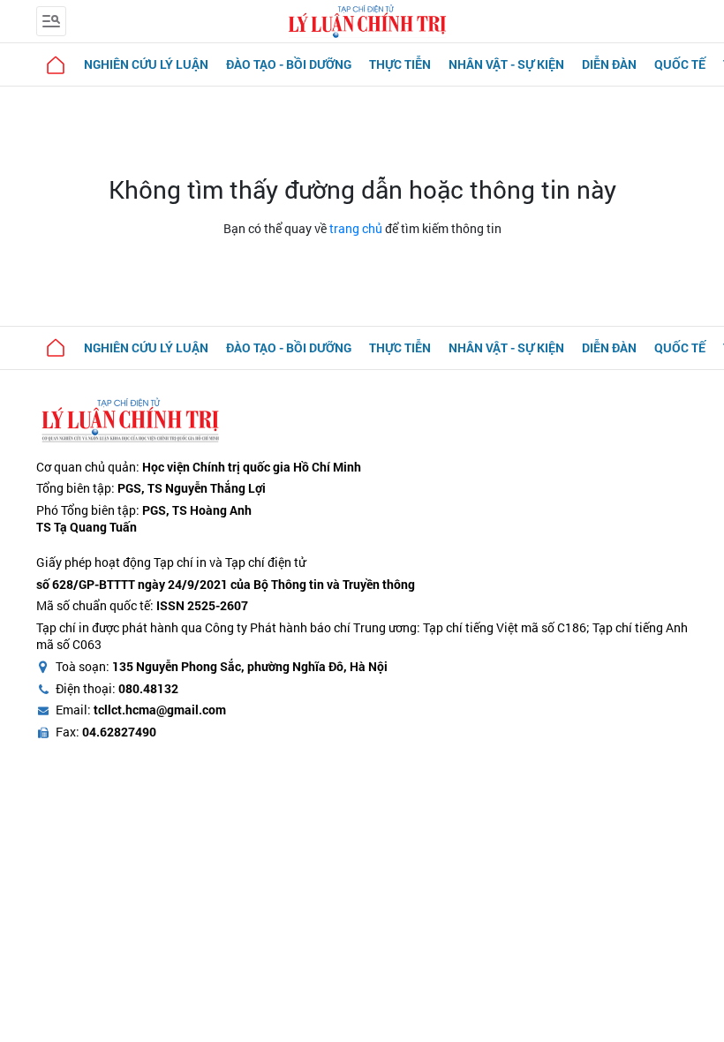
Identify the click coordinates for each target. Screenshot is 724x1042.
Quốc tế (679, 64)
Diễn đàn (609, 64)
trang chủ (355, 228)
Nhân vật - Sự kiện (506, 64)
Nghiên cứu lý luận (146, 64)
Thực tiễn (400, 64)
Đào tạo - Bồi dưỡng (288, 64)
